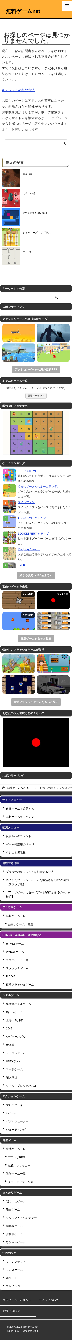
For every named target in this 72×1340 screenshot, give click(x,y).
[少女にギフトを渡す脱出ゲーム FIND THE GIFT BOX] (53, 663)
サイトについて (49, 1300)
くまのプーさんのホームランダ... (38, 486)
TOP (19, 787)
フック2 (27, 252)
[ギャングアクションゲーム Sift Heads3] (53, 684)
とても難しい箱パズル (35, 213)
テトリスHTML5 (28, 471)
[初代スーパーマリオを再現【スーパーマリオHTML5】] (18, 621)
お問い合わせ (11, 1310)
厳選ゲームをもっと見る (36, 638)
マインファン (26, 502)
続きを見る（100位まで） (36, 575)
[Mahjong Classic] (9, 553)
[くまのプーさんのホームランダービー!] (9, 490)
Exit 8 (21, 564)
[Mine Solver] (18, 684)
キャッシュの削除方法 (18, 90)
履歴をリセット (36, 395)
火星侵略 (28, 174)
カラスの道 (29, 193)
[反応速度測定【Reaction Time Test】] (53, 600)
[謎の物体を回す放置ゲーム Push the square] (18, 600)
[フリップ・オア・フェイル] (18, 352)
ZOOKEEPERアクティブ (33, 533)
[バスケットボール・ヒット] (18, 333)
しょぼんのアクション (32, 517)
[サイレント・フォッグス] (53, 333)
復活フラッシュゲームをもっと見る (36, 702)
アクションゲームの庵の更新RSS (36, 369)
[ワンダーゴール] (53, 352)
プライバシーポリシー (17, 1300)
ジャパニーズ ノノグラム (37, 232)
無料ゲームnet (23, 11)
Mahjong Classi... (29, 549)
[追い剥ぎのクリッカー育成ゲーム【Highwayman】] (18, 663)
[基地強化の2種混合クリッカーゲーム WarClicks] (53, 621)
